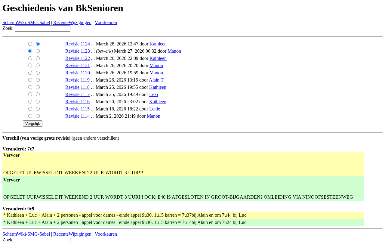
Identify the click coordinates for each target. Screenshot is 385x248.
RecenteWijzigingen (72, 22)
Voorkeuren (106, 22)
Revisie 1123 (77, 51)
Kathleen (158, 43)
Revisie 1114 (77, 116)
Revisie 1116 (77, 101)
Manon (174, 51)
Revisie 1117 (77, 94)
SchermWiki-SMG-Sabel (26, 22)
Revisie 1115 (77, 108)
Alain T (156, 79)
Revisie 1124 (77, 43)
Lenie (154, 108)
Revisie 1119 (77, 79)
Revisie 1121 (77, 65)
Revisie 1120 (77, 72)
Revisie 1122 (77, 58)
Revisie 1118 (77, 87)
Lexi (153, 94)
